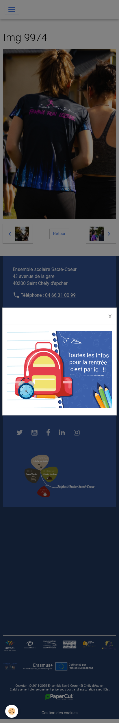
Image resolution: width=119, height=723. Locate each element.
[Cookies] (11, 711)
